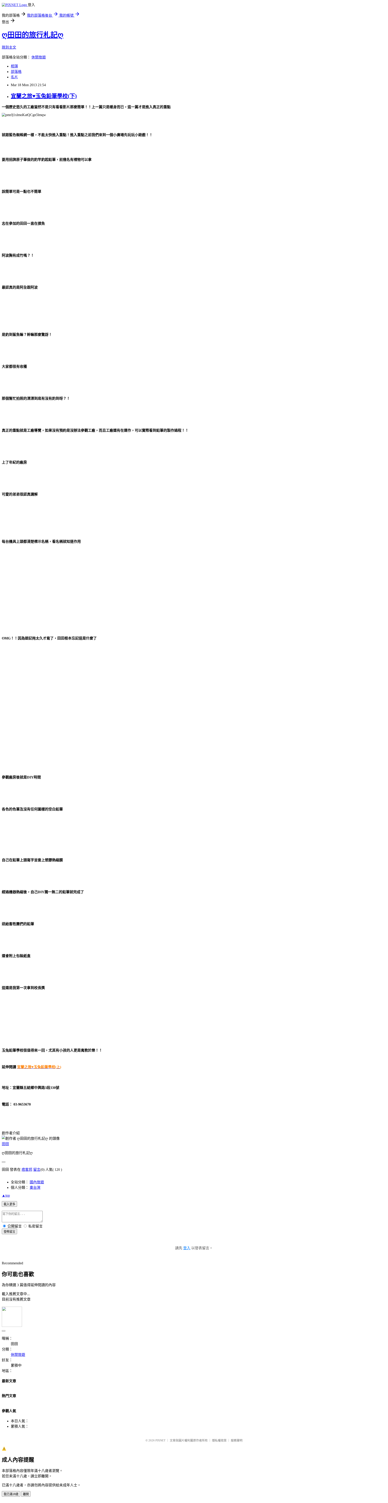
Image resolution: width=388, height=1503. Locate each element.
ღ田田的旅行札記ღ (32, 35)
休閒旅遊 (38, 57)
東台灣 (35, 1187)
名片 (14, 77)
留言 (36, 1169)
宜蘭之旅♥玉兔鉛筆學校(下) (44, 96)
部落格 (16, 72)
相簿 (14, 66)
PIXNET (160, 1440)
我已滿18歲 (11, 1494)
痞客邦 (27, 1169)
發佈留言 (9, 1231)
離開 (26, 1494)
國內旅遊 (37, 1182)
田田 (5, 1144)
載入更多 (9, 1204)
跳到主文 (9, 47)
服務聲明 (236, 1440)
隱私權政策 (219, 1440)
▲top (6, 1195)
